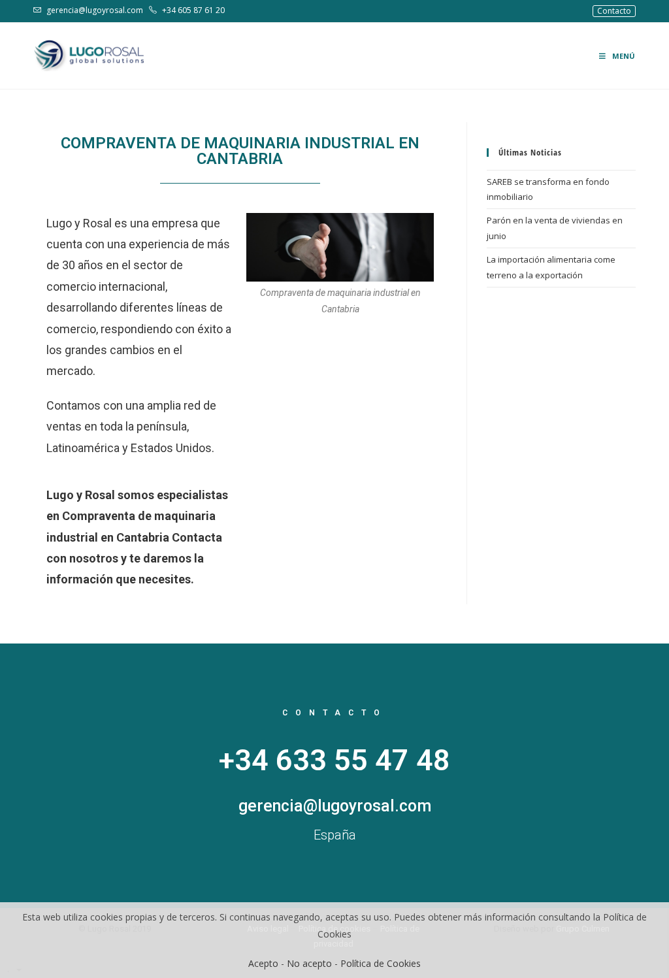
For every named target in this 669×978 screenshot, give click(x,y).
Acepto (263, 963)
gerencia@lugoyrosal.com (94, 10)
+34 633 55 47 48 (334, 760)
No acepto (309, 963)
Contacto (614, 11)
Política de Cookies (380, 963)
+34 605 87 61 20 (192, 10)
